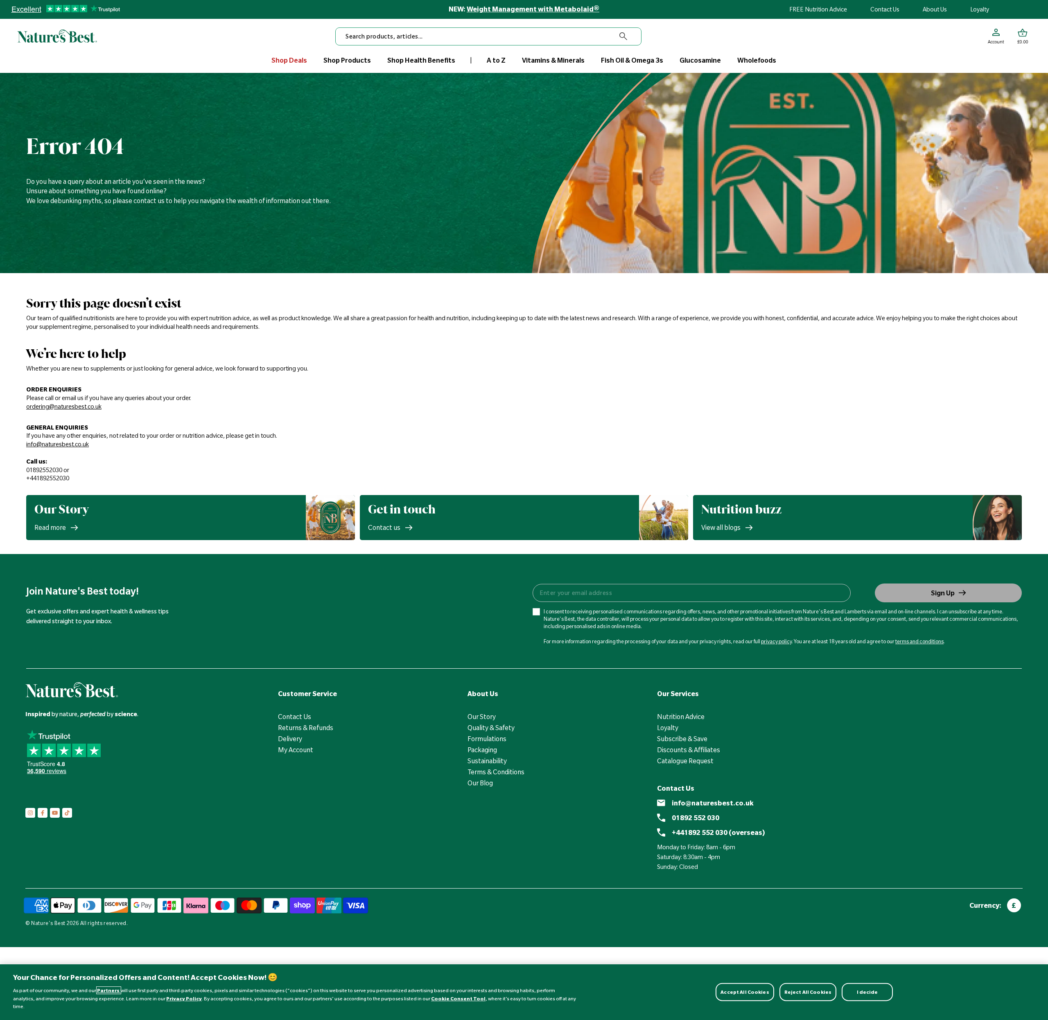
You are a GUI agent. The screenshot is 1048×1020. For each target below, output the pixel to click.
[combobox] (488, 36)
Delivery (290, 739)
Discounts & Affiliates (688, 750)
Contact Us (884, 9)
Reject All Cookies (807, 991)
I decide (867, 991)
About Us (935, 9)
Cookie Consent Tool (458, 998)
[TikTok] (67, 813)
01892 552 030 (695, 818)
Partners (108, 990)
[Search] (623, 36)
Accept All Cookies (744, 991)
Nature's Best (48, 923)
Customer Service (307, 694)
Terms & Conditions (496, 772)
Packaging (482, 750)
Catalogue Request (685, 761)
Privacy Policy (184, 998)
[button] (1022, 36)
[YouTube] (55, 813)
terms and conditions (919, 641)
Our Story (482, 716)
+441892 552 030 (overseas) (718, 832)
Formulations (487, 739)
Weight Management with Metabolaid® (533, 9)
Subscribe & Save (682, 739)
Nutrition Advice (681, 716)
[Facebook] (42, 813)
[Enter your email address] (691, 593)
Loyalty (979, 9)
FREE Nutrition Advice (818, 9)
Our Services (678, 694)
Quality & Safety (491, 728)
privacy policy (776, 641)
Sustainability (487, 761)
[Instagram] (30, 813)
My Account (295, 750)
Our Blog (480, 783)
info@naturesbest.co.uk (713, 803)
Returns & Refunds (305, 728)
